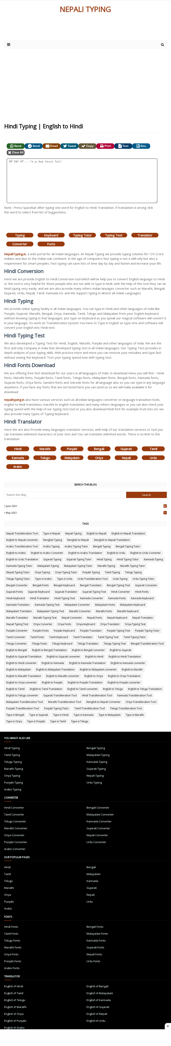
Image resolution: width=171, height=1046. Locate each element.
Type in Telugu (79, 721)
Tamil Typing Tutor (135, 637)
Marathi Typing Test (45, 617)
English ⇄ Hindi (13, 986)
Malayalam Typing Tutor (78, 566)
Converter (20, 244)
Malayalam (71, 458)
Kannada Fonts (117, 598)
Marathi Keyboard (127, 611)
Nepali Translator (142, 617)
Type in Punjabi (36, 721)
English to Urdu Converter (145, 553)
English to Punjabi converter (124, 682)
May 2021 (86, 513)
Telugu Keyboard (62, 643)
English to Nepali (96, 533)
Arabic (17, 466)
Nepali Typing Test (17, 624)
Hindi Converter (120, 592)
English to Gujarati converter (63, 656)
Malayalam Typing (48, 566)
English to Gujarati (120, 650)
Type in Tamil (58, 721)
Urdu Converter (96, 842)
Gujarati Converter (146, 585)
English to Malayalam (18, 669)
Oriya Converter (42, 624)
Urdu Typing (120, 579)
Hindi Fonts (141, 592)
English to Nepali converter (22, 540)
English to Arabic (16, 553)
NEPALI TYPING (85, 9)
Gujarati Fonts (14, 592)
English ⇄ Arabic (14, 1027)
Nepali (126, 458)
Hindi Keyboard (15, 598)
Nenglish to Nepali (78, 540)
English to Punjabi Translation (85, 682)
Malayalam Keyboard (132, 604)
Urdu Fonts (93, 961)
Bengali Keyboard (64, 585)
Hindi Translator (39, 598)
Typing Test (113, 235)
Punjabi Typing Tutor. (56, 708)
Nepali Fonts (94, 617)
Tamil (153, 449)
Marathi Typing (106, 566)
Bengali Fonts (41, 585)
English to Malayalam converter (98, 669)
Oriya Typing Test (135, 624)
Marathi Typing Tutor (132, 566)
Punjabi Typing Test (118, 630)
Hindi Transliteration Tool (97, 695)
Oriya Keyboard (85, 624)
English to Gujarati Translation (23, 656)
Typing (20, 235)
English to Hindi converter (21, 663)
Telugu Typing (133, 572)
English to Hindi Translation (125, 656)
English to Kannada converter (128, 663)
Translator (144, 235)
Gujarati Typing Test (94, 592)
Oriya (99, 458)
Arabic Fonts (12, 968)
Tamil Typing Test (108, 637)
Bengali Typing (102, 546)
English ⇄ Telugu (14, 1000)
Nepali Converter (72, 617)
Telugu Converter (16, 643)
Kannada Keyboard (142, 598)
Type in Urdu (64, 579)
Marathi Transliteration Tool (64, 702)
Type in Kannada (83, 715)
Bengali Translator (91, 585)
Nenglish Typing (52, 540)
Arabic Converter (14, 849)
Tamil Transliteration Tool (89, 708)
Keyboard (51, 235)
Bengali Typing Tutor (128, 546)
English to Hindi (94, 656)
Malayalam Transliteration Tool (24, 702)
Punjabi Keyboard (64, 630)
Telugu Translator (88, 643)
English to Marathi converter (62, 676)
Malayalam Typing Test (50, 611)
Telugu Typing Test (115, 643)
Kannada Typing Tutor (19, 566)
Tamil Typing (112, 572)
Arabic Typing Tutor (76, 546)
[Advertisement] (85, 82)
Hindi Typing (104, 559)
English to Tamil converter (82, 689)
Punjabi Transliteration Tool (22, 708)
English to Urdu (116, 553)
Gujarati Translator (66, 592)
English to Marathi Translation (23, 676)
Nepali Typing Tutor (18, 572)
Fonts (51, 244)
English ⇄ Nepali (97, 1014)
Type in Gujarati (38, 715)
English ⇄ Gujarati (98, 1007)
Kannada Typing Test (47, 604)
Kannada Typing (153, 559)
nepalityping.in (14, 400)
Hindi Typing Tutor (128, 559)
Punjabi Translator (91, 630)
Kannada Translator (18, 604)
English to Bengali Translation (49, 650)
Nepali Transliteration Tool (22, 533)
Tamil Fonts (37, 637)
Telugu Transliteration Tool (126, 708)
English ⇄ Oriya (14, 1014)
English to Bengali (16, 650)
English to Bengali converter (88, 650)
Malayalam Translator (19, 611)
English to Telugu (113, 689)
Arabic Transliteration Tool (22, 546)
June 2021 (86, 506)
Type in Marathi (135, 715)
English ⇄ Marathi (15, 1007)
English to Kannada (53, 663)
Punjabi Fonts (41, 630)
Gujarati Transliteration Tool (60, 695)
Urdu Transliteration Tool (93, 579)
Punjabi (72, 449)
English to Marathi (132, 669)
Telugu (45, 458)
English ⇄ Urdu (96, 1021)
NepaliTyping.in (15, 254)
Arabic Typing (51, 546)
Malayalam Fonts (105, 604)
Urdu (153, 458)
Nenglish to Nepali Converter (103, 702)
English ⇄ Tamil (13, 993)
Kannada (18, 458)
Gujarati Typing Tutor (79, 559)
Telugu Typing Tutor (18, 579)
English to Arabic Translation (85, 553)
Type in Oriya (14, 721)
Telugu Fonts (39, 643)
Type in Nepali (51, 533)
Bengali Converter (17, 585)
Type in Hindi (61, 715)
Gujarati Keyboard (39, 592)
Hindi (17, 449)
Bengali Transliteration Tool (147, 643)
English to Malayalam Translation (55, 669)
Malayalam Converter (77, 604)
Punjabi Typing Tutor (147, 630)
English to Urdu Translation (22, 559)
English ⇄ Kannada (99, 1000)
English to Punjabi (52, 682)
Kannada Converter (91, 598)
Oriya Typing (42, 572)
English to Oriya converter (21, 682)
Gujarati (126, 449)
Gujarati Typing (52, 559)
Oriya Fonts (64, 624)
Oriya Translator (110, 624)
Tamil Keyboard (58, 637)
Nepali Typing (73, 533)
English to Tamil (15, 689)
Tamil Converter (15, 637)
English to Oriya (93, 676)
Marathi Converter (80, 611)
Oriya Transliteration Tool (141, 702)
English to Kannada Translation (87, 663)
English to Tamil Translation (46, 689)
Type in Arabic (43, 579)
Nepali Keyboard (117, 617)
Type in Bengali (15, 715)
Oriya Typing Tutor (66, 572)
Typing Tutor (82, 235)
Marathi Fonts (104, 611)
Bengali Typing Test (118, 585)
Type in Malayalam (110, 715)
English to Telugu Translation (145, 689)
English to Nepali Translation (128, 533)
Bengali (99, 449)
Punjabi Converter (17, 630)
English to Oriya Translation (124, 676)
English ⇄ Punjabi (15, 1021)
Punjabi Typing (91, 572)
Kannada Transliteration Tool (134, 695)
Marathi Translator (17, 617)
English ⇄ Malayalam (100, 993)
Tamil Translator (83, 637)
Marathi (44, 449)
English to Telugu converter (22, 695)
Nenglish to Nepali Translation (112, 540)
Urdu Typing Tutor (143, 579)
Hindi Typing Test (64, 598)
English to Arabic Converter (47, 553)
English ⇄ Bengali (97, 986)
